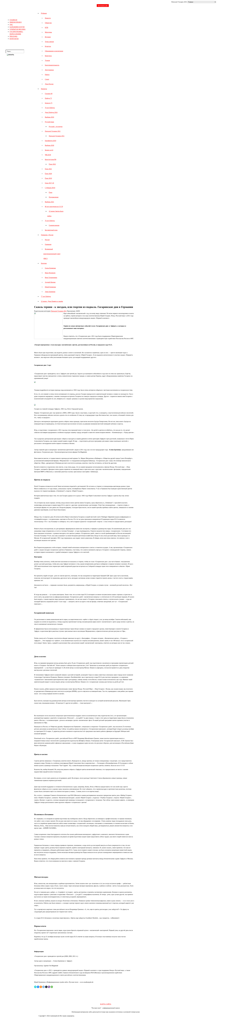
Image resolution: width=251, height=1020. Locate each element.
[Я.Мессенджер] (35, 987)
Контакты (14, 39)
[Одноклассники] (41, 987)
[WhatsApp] (52, 987)
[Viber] (49, 987)
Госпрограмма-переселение (16, 33)
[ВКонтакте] (38, 987)
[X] (46, 987)
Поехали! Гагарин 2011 (59, 311)
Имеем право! (16, 22)
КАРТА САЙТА (105, 1004)
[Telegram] (43, 987)
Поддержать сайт (103, 5)
